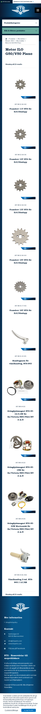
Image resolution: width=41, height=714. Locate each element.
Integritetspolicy (11, 622)
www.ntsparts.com (15, 643)
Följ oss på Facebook (16, 648)
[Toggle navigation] (38, 10)
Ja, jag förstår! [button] (28, 710)
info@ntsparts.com (15, 641)
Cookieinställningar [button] (11, 710)
